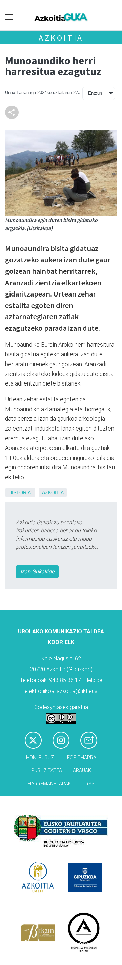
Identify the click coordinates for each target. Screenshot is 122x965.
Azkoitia (61, 37)
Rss (90, 784)
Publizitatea (46, 770)
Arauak (82, 770)
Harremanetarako (51, 784)
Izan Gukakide (37, 571)
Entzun (95, 93)
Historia (19, 492)
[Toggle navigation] (9, 17)
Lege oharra (80, 758)
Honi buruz (40, 758)
